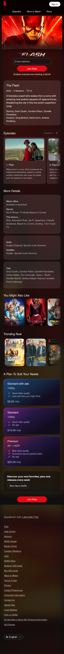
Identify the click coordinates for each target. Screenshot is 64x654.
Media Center (10, 546)
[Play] (7, 44)
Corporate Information (14, 595)
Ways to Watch (11, 575)
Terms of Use (10, 580)
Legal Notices (10, 609)
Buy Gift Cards (11, 570)
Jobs (6, 555)
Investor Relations (12, 551)
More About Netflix (18, 485)
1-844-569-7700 (30, 517)
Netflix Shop (9, 560)
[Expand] (50, 44)
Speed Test (9, 604)
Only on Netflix (11, 614)
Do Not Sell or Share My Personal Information (25, 619)
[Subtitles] (57, 44)
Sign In (54, 4)
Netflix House (10, 541)
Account (8, 536)
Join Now (32, 68)
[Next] (58, 160)
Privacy (7, 585)
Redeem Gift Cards (13, 565)
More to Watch (34, 11)
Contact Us (9, 599)
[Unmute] (14, 44)
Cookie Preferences (13, 590)
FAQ (6, 526)
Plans (49, 11)
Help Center (9, 531)
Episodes (16, 11)
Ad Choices (9, 624)
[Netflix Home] (14, 4)
